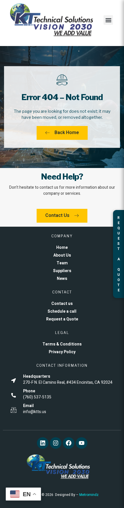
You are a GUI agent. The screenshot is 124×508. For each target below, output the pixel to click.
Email (28, 406)
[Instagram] (55, 443)
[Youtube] (81, 443)
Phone (29, 391)
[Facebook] (68, 443)
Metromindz (89, 494)
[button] (108, 20)
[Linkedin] (42, 443)
